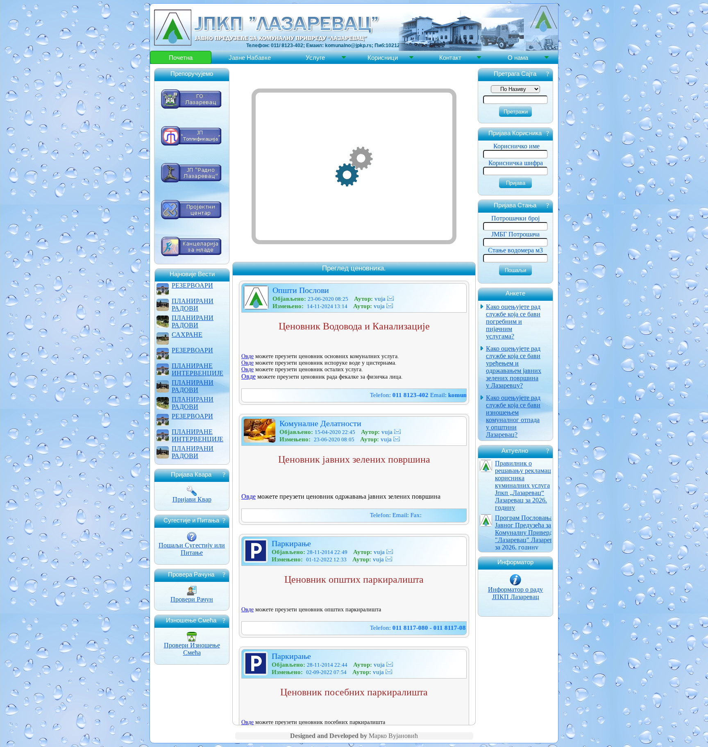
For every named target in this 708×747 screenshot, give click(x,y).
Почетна (181, 57)
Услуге (315, 57)
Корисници (383, 57)
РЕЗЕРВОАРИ (192, 285)
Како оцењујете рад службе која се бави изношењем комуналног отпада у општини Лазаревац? (513, 416)
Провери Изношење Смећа (192, 649)
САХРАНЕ (187, 334)
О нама (518, 57)
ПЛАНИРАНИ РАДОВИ (192, 304)
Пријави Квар (191, 499)
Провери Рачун (191, 599)
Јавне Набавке (250, 57)
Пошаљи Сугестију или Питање (192, 549)
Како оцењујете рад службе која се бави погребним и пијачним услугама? (513, 321)
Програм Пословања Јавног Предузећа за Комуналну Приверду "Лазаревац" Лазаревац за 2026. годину (527, 532)
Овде (247, 356)
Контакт (450, 57)
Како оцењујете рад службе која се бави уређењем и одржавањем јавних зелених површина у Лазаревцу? (513, 367)
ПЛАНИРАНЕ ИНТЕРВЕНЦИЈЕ (197, 369)
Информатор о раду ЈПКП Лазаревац (515, 593)
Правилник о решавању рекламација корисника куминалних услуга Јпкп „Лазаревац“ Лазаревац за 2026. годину (527, 485)
